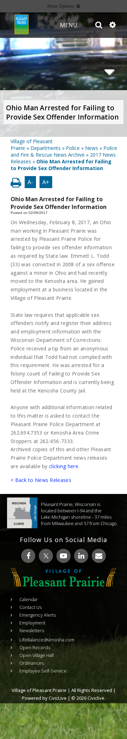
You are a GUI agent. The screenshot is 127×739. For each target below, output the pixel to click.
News (91, 148)
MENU (68, 25)
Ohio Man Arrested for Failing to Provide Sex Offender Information (62, 112)
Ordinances (31, 663)
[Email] (99, 556)
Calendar (28, 599)
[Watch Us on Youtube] (63, 556)
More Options (61, 6)
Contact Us (30, 607)
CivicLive (58, 698)
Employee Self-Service (43, 671)
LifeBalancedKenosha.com (46, 639)
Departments (45, 148)
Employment (32, 622)
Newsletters (31, 630)
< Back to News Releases (41, 480)
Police (73, 148)
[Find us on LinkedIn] (81, 556)
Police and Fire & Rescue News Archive (64, 151)
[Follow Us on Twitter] (46, 556)
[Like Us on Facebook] (28, 556)
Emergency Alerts (37, 615)
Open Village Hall (36, 655)
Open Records (34, 647)
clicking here (63, 466)
